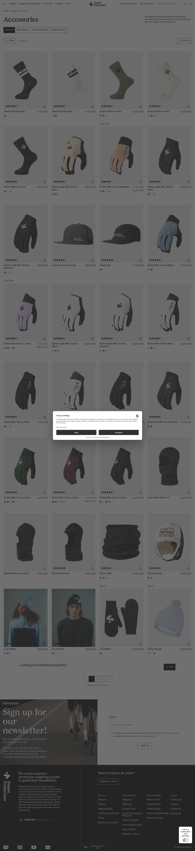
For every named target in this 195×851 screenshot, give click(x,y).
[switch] (185, 840)
